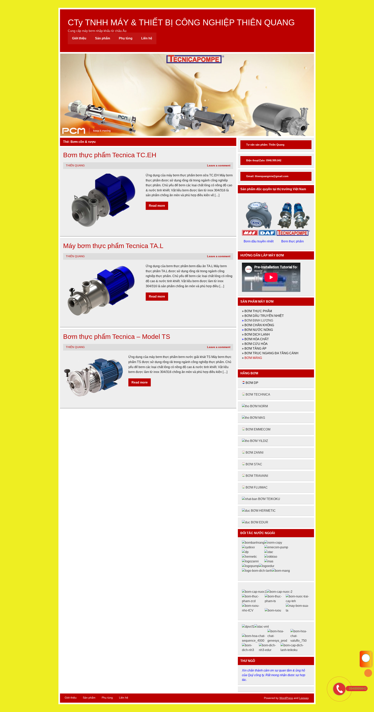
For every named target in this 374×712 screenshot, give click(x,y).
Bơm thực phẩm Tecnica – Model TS (116, 336)
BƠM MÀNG (253, 358)
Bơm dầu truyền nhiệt (259, 241)
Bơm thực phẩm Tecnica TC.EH (109, 155)
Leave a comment (218, 165)
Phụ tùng (125, 38)
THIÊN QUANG (75, 165)
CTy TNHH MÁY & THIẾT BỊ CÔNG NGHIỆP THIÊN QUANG (181, 22)
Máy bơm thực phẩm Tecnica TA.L (113, 245)
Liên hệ (146, 38)
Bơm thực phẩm (292, 241)
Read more (157, 205)
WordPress (286, 698)
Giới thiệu (79, 38)
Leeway (304, 698)
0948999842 (358, 688)
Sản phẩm (102, 38)
